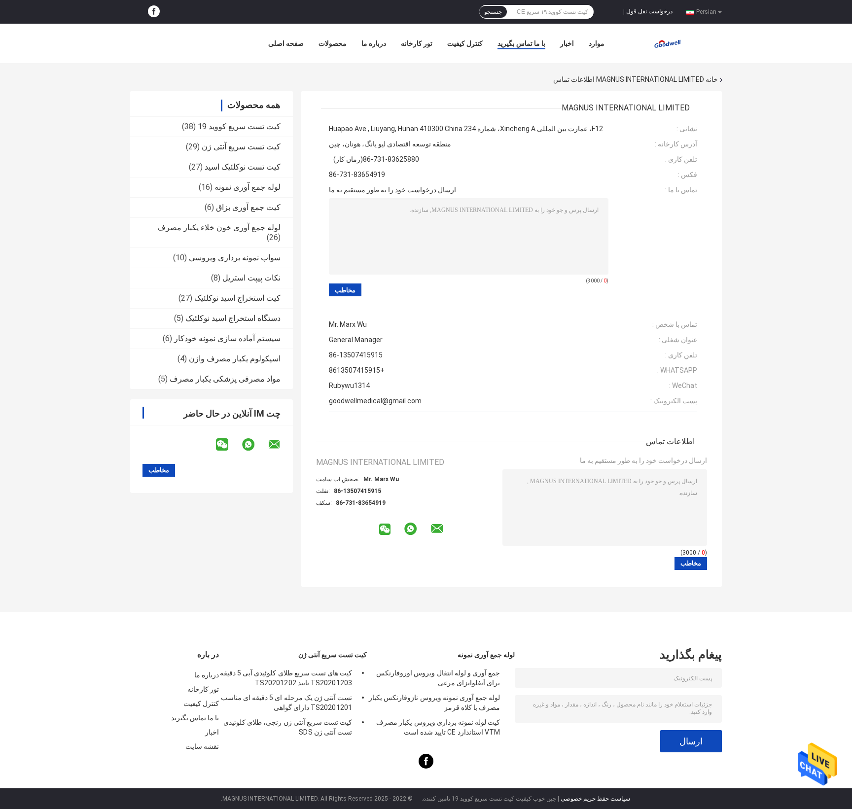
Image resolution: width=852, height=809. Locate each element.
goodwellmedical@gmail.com (375, 401)
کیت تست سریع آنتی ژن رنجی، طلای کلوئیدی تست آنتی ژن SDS (287, 727)
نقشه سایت (202, 746)
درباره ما (373, 43)
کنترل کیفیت (465, 43)
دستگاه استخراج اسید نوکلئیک (233, 318)
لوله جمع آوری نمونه (247, 187)
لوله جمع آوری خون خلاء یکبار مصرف (219, 227)
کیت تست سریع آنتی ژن (241, 146)
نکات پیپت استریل (251, 277)
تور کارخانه (416, 43)
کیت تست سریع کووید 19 (239, 126)
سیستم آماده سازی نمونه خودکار (227, 338)
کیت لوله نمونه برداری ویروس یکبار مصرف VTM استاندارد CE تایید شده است (438, 727)
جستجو (493, 11)
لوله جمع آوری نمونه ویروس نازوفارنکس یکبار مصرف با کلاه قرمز (434, 702)
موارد (596, 43)
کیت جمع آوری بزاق (248, 207)
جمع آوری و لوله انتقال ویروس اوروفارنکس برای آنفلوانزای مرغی (438, 678)
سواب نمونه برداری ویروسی (235, 257)
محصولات (333, 43)
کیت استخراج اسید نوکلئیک (237, 298)
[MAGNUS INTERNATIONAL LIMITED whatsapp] (254, 444)
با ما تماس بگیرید (521, 43)
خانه (712, 79)
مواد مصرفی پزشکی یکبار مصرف (225, 379)
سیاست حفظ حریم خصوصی (595, 798)
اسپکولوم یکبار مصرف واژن (235, 358)
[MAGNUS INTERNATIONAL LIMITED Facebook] (154, 11)
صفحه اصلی (286, 43)
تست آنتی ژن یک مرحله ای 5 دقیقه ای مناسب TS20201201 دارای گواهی (286, 702)
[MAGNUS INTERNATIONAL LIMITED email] (280, 444)
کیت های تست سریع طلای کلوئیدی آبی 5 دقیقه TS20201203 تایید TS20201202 (286, 678)
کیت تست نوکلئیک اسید (243, 167)
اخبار (567, 43)
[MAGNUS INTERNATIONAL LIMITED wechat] (228, 444)
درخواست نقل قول (649, 11)
